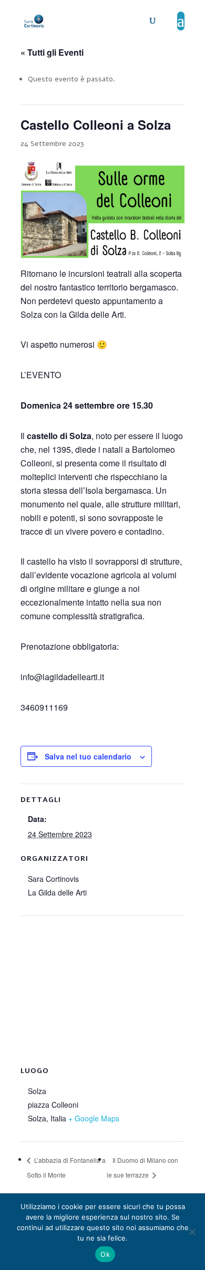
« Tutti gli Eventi (52, 52)
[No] (192, 1231)
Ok (105, 1254)
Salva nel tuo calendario (88, 756)
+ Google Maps (93, 1118)
